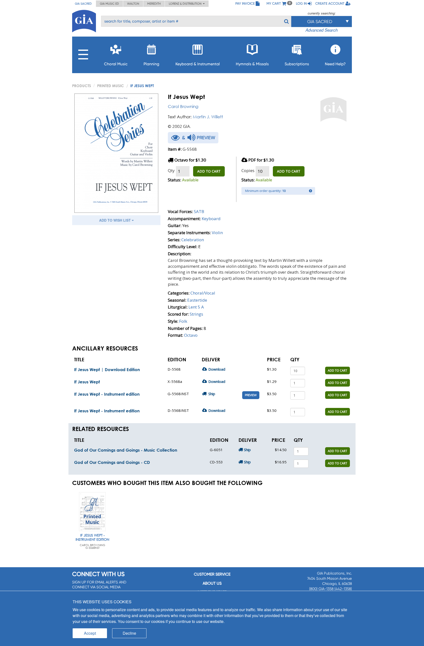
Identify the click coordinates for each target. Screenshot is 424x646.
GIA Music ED (109, 3)
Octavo (191, 335)
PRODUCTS (81, 85)
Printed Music (110, 85)
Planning (151, 64)
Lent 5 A (196, 307)
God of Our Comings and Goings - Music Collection (125, 450)
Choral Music (116, 64)
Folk (183, 321)
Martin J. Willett (208, 116)
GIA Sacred (83, 3)
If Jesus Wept (87, 381)
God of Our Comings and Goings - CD (112, 462)
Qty (171, 170)
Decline (129, 633)
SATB (199, 211)
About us (212, 583)
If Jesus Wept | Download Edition (107, 369)
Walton (133, 3)
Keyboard (211, 218)
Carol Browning (183, 106)
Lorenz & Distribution (186, 3)
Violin (217, 232)
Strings (196, 314)
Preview (251, 395)
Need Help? (335, 64)
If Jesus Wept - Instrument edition (107, 394)
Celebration (192, 239)
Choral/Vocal (202, 293)
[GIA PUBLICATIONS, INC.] (84, 20)
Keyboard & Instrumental (197, 64)
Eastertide (197, 300)
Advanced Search (321, 30)
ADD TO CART (209, 171)
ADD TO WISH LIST (115, 220)
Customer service (212, 574)
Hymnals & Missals (252, 64)
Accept (90, 633)
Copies (247, 170)
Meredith (154, 3)
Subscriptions (297, 64)
